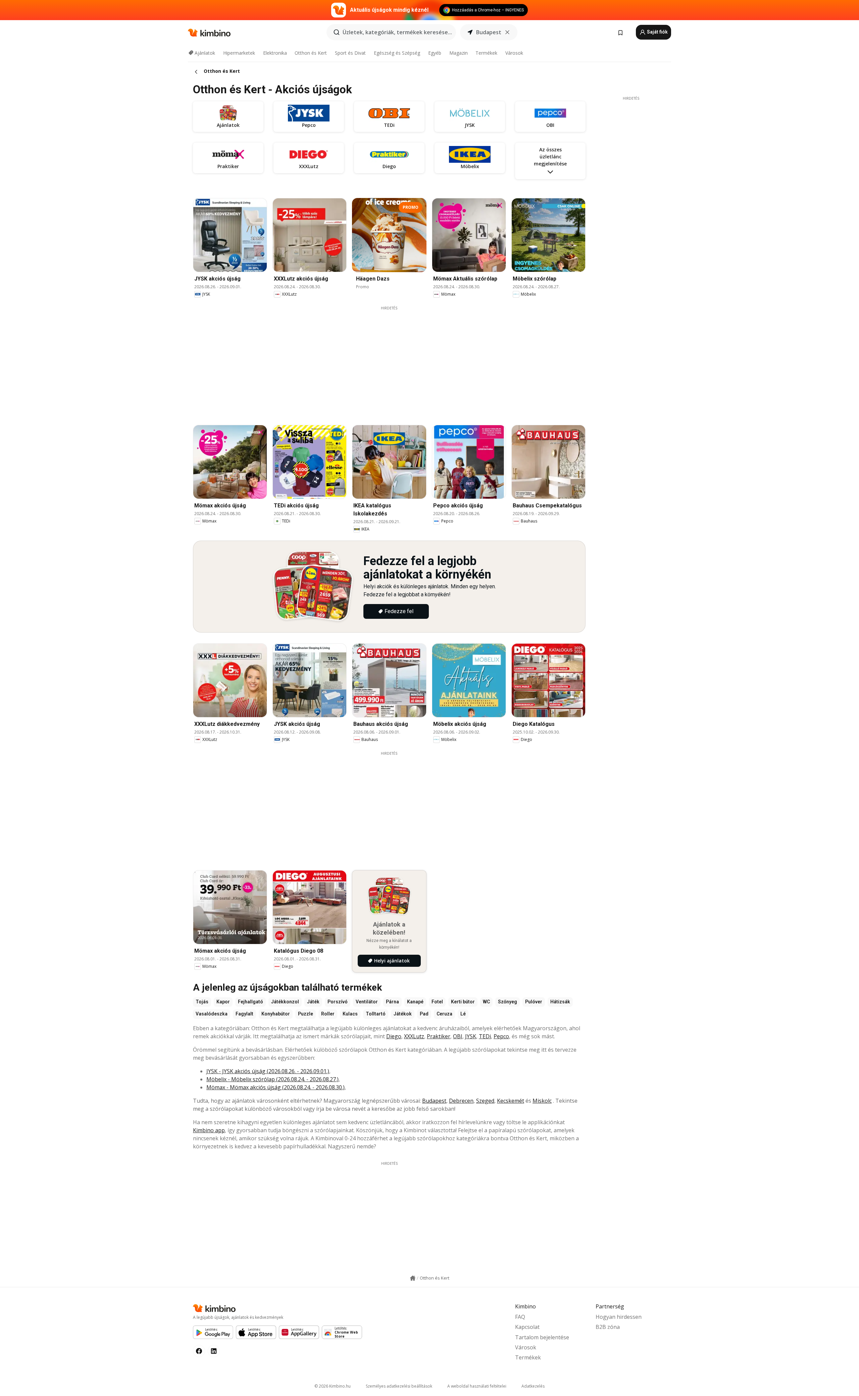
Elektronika (275, 53)
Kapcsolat (527, 1327)
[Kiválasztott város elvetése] (507, 32)
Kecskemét (510, 1100)
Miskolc (542, 1100)
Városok (514, 53)
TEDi (485, 1036)
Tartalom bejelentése (542, 1337)
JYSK (470, 1036)
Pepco (501, 1036)
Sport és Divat (350, 53)
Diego (393, 1036)
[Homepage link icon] (412, 1278)
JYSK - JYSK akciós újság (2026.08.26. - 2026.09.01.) (267, 1071)
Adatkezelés (533, 1386)
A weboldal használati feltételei (476, 1386)
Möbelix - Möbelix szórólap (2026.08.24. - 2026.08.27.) (272, 1079)
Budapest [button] (488, 32)
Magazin (458, 53)
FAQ (520, 1316)
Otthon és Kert (311, 53)
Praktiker (438, 1036)
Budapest (434, 1100)
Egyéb (434, 53)
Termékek (486, 53)
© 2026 (332, 1386)
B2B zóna (608, 1327)
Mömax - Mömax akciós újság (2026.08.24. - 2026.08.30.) (275, 1087)
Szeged (485, 1100)
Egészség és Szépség (397, 53)
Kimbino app (209, 1130)
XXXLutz (414, 1036)
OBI (457, 1036)
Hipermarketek (239, 53)
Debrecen (461, 1100)
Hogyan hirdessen (619, 1316)
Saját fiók (657, 32)
